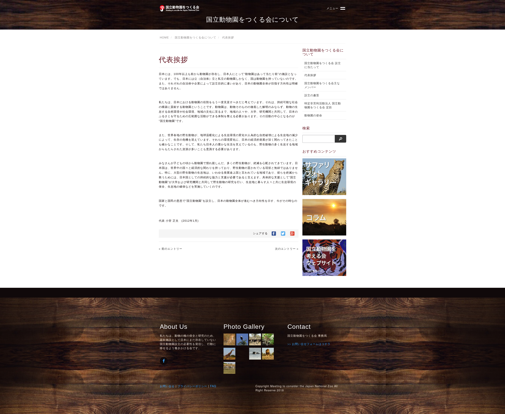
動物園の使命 (313, 115)
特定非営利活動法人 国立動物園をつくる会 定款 (322, 105)
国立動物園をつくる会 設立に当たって (322, 65)
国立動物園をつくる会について (195, 37)
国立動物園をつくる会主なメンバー (322, 85)
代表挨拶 (228, 37)
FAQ (213, 386)
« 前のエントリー (170, 248)
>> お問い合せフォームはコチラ (308, 344)
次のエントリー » (286, 248)
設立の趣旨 (311, 95)
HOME (164, 37)
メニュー (332, 8)
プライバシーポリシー (192, 386)
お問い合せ (167, 386)
